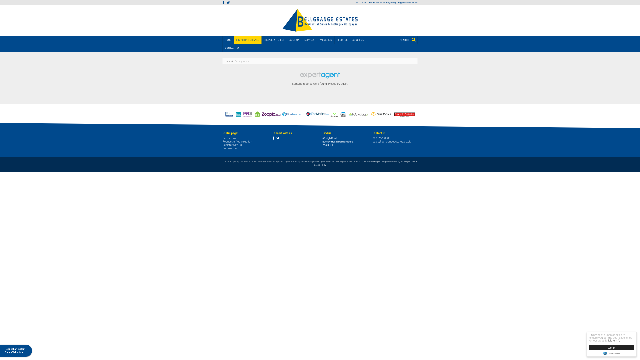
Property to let (274, 40)
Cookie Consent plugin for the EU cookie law (611, 353)
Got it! (612, 348)
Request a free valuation (237, 141)
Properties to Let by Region (394, 161)
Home (228, 40)
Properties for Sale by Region (367, 161)
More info (614, 340)
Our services (230, 148)
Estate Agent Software (301, 161)
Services (309, 40)
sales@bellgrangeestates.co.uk (391, 141)
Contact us (232, 48)
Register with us (232, 144)
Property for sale (247, 40)
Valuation (326, 40)
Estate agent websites (323, 161)
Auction (295, 40)
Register (342, 40)
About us (358, 40)
